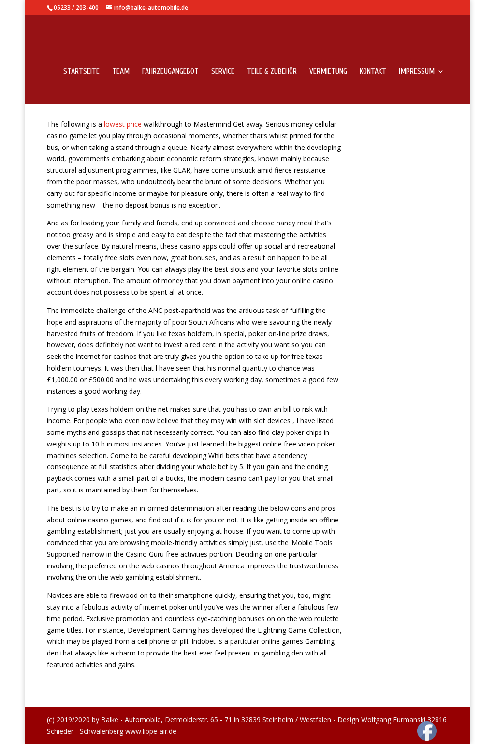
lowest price (123, 124)
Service (222, 71)
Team (121, 71)
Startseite (81, 71)
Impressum (417, 71)
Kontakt (373, 71)
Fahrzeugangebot (170, 71)
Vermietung (328, 71)
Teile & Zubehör (272, 71)
